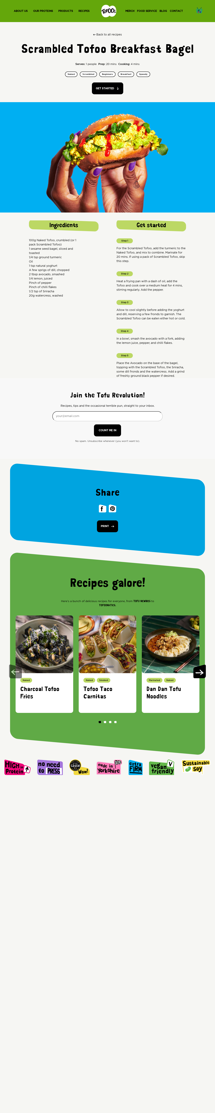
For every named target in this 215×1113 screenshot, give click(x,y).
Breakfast (126, 74)
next (199, 671)
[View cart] (200, 10)
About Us (21, 11)
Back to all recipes (109, 34)
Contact (176, 11)
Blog (163, 11)
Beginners (107, 74)
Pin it (112, 508)
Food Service (147, 11)
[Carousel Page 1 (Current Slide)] (99, 722)
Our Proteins (43, 11)
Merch (129, 11)
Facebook (102, 508)
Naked (71, 74)
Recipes (84, 11)
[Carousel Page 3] (110, 722)
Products (65, 11)
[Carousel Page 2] (105, 722)
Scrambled (88, 74)
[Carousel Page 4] (115, 722)
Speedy (143, 74)
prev (15, 671)
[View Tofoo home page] (108, 11)
